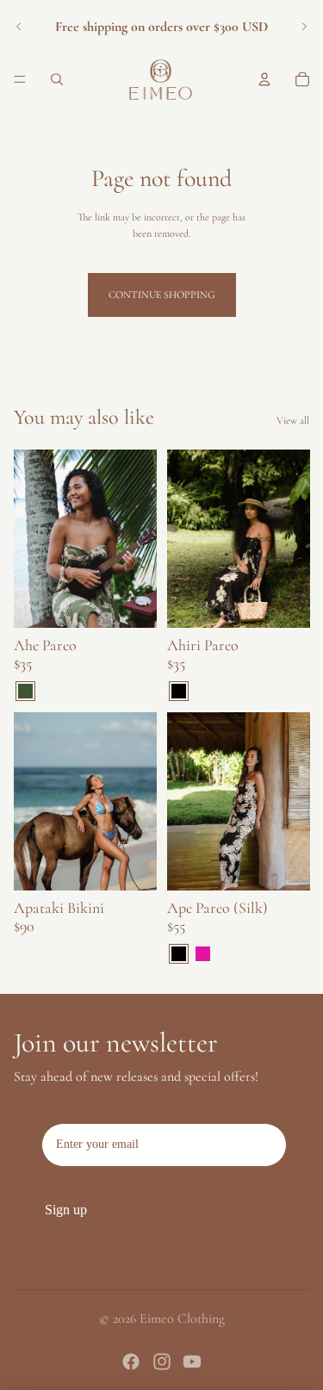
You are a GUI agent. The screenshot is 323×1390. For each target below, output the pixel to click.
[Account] (264, 79)
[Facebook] (131, 1361)
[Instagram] (162, 1361)
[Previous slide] (19, 27)
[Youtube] (192, 1361)
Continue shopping (162, 295)
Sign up (66, 1209)
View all (292, 420)
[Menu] (20, 79)
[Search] (57, 79)
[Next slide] (304, 27)
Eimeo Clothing (182, 1318)
